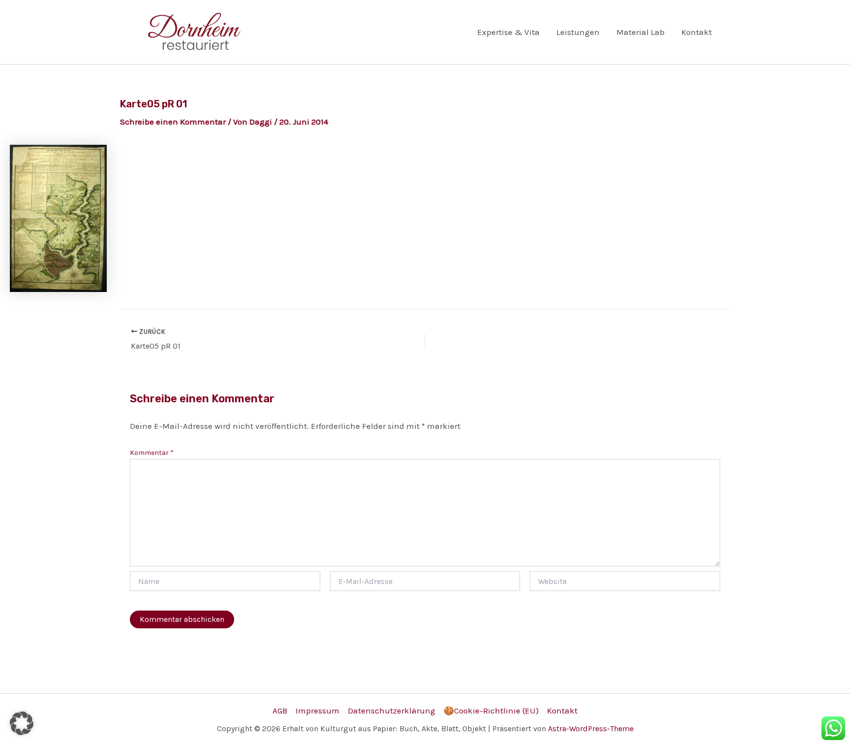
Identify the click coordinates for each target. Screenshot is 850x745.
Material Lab (640, 32)
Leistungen (578, 32)
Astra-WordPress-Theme (591, 728)
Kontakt (696, 32)
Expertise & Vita (508, 32)
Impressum (317, 710)
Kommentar (152, 453)
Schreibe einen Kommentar (173, 122)
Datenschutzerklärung (391, 710)
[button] (21, 723)
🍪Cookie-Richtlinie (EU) (491, 710)
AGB (280, 710)
